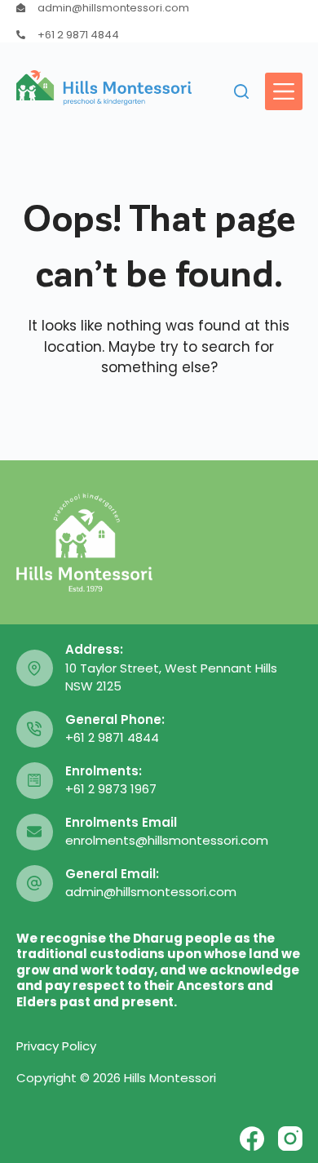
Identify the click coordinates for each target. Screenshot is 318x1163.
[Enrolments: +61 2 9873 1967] (34, 780)
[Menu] (284, 91)
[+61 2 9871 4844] (20, 34)
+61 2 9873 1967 (111, 788)
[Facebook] (252, 1138)
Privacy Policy (56, 1045)
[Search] (241, 91)
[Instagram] (290, 1138)
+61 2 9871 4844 (78, 34)
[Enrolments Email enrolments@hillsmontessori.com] (34, 832)
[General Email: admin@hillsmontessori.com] (34, 883)
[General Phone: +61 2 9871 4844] (34, 729)
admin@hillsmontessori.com (113, 8)
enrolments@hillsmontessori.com (166, 840)
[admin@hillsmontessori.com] (20, 7)
